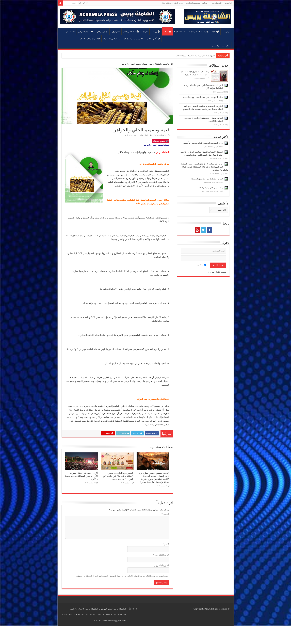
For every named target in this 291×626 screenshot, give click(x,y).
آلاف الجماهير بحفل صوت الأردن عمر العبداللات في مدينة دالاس (81, 475)
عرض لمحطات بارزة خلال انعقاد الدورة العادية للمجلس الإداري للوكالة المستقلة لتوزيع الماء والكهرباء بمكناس (204, 166)
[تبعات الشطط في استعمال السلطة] (226, 179)
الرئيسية (228, 3)
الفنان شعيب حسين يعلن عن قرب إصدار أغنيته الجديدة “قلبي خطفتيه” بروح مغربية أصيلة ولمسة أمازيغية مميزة (154, 477)
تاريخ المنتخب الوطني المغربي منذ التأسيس (203, 143)
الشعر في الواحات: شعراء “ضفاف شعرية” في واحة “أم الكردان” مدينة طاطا (118, 475)
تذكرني (200, 265)
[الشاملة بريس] (207, 16)
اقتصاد (179, 31)
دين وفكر (101, 31)
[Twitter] (83, 3)
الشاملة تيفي (216, 3)
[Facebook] (87, 3)
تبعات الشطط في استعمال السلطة (207, 178)
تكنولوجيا (115, 31)
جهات (145, 31)
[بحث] (60, 3)
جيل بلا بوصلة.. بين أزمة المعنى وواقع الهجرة (203, 97)
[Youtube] (80, 3)
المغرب (67, 31)
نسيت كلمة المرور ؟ (217, 272)
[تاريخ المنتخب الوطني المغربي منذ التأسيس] (226, 143)
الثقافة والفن (155, 64)
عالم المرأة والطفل (221, 45)
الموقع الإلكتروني (161, 565)
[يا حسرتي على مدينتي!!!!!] (226, 188)
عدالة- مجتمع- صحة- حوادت (203, 31)
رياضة (154, 31)
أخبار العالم (152, 38)
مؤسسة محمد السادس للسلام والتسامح (121, 38)
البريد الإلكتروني (161, 555)
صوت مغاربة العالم (88, 38)
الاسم (166, 544)
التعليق (165, 514)
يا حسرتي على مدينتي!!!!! (211, 187)
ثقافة (166, 31)
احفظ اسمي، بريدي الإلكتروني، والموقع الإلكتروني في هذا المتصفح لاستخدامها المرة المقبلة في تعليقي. (122, 576)
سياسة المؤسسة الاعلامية (196, 3)
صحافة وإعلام (129, 31)
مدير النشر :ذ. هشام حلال (172, 3)
